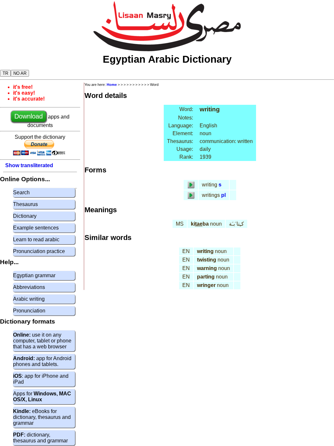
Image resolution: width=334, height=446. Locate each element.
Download (28, 116)
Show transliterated (29, 165)
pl (223, 195)
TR (5, 73)
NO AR (19, 73)
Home (112, 85)
